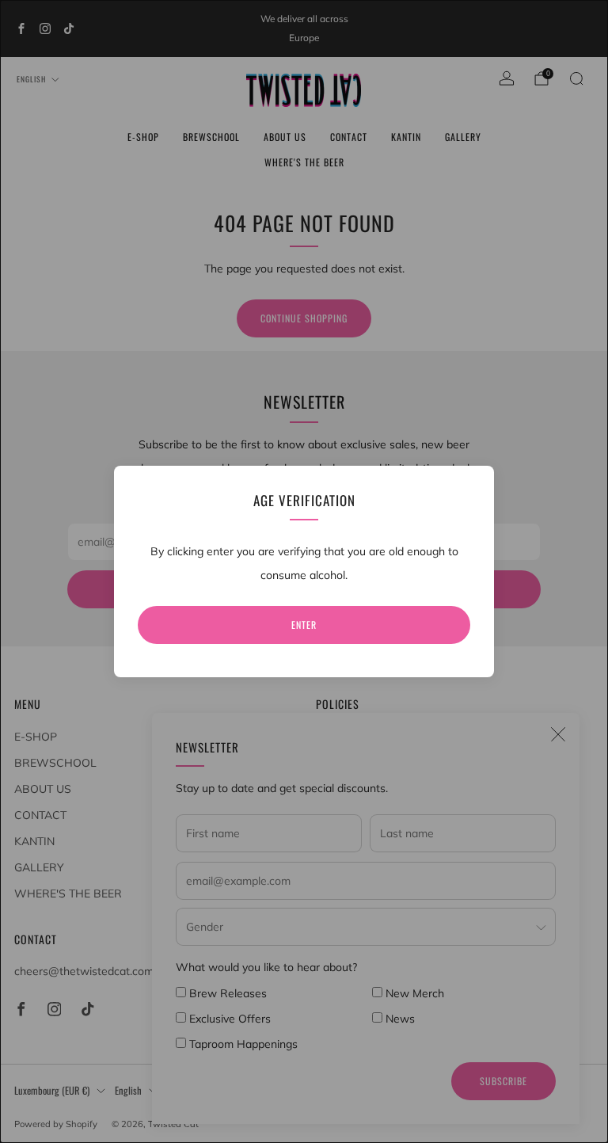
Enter (304, 624)
